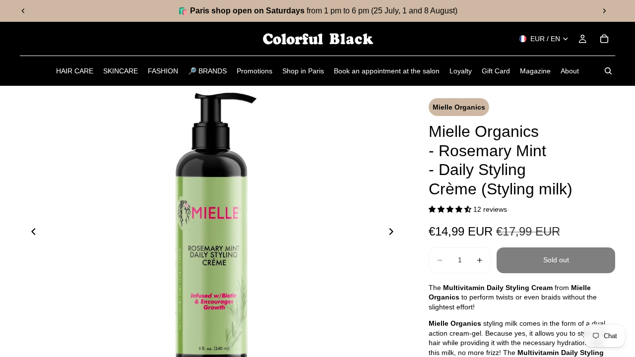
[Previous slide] (23, 11)
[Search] (608, 71)
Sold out (556, 260)
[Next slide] (604, 11)
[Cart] (604, 39)
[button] (451, 209)
